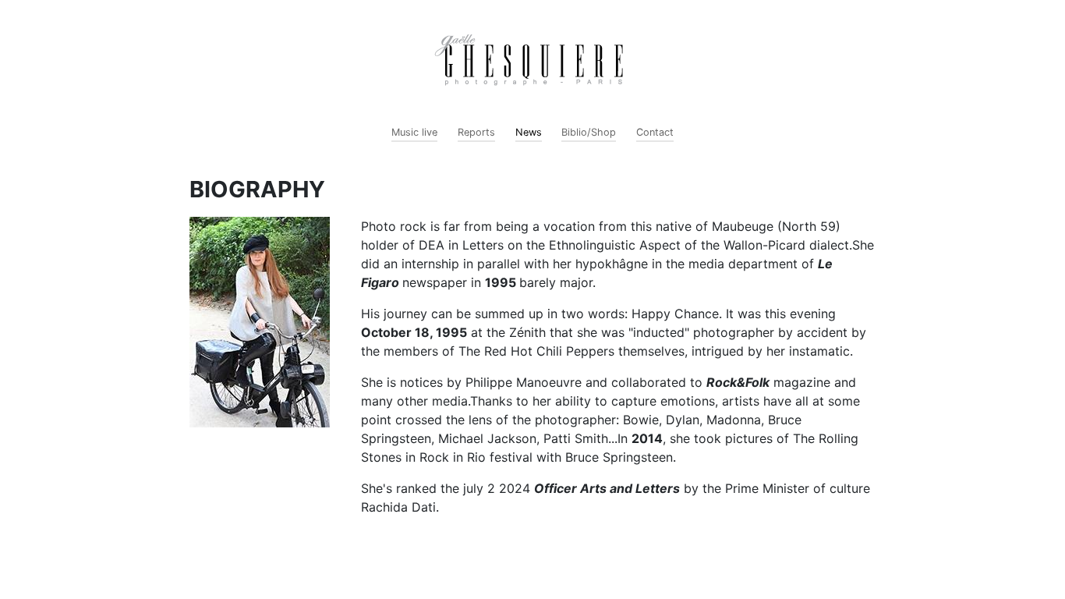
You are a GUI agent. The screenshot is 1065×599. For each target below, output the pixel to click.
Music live (414, 132)
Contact (655, 132)
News (528, 132)
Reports (476, 132)
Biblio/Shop (588, 132)
